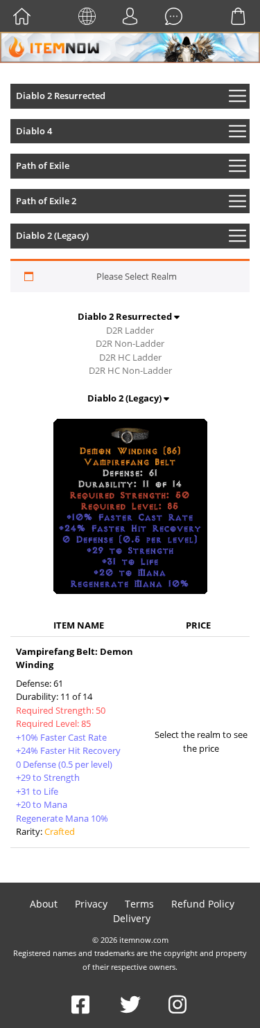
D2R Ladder (130, 330)
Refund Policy (202, 903)
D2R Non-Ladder (130, 343)
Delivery (131, 918)
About (44, 903)
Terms (139, 903)
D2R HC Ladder (130, 357)
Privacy (91, 903)
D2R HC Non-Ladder (130, 370)
